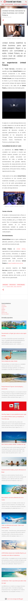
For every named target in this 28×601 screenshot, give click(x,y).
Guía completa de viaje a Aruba (9, 361)
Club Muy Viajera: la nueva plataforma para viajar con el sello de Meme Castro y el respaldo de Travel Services (14, 417)
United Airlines (21, 249)
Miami (3, 311)
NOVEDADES (24, 4)
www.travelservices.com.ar (15, 263)
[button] (3, 20)
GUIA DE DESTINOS (9, 4)
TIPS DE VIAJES (17, 4)
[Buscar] (26, 2)
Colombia (4, 306)
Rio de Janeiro (5, 314)
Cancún (3, 305)
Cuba (3, 308)
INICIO (3, 4)
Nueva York (4, 312)
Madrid (3, 309)
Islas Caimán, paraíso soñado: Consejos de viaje (13, 444)
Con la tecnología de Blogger (15, 599)
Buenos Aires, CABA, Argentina (14, 286)
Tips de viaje (12, 284)
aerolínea (5, 284)
